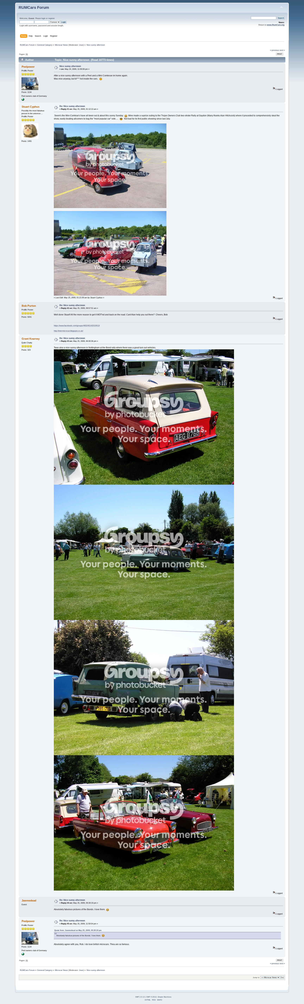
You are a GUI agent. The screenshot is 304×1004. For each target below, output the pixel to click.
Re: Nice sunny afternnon (72, 106)
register (51, 18)
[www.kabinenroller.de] (22, 100)
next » (282, 50)
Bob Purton (29, 305)
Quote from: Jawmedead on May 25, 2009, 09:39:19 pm (78, 930)
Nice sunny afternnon (70, 66)
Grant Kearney (31, 338)
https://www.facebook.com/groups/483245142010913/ (77, 326)
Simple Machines (164, 997)
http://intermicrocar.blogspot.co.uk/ (68, 331)
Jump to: (256, 977)
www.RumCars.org (275, 25)
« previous (274, 50)
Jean (81, 45)
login (43, 18)
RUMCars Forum (34, 7)
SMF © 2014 (151, 997)
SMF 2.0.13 (140, 997)
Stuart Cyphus (30, 106)
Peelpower (28, 66)
